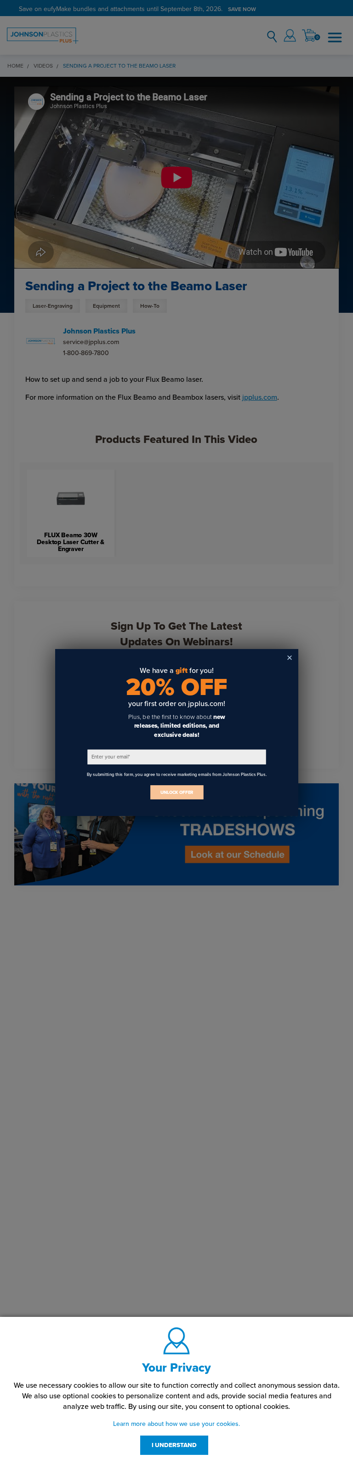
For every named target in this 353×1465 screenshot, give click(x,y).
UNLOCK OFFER (176, 792)
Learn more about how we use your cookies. (176, 1424)
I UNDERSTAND (174, 1445)
